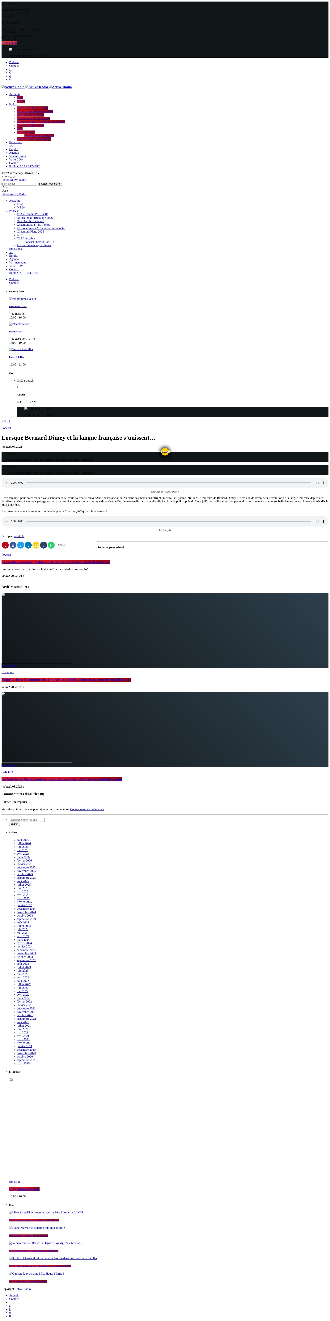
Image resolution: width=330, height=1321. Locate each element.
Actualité (7, 771)
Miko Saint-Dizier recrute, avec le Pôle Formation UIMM (34, 1220)
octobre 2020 (25, 1056)
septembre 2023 (26, 960)
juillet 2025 (24, 884)
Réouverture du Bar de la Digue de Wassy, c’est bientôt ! (33, 1251)
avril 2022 (23, 994)
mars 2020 (23, 1063)
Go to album (9, 43)
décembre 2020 (26, 1049)
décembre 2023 (26, 950)
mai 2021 (22, 1032)
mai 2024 (22, 932)
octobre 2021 (25, 1015)
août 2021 (23, 1022)
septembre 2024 (26, 919)
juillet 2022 (24, 984)
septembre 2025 (26, 877)
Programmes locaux (18, 307)
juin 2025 (22, 888)
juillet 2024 (24, 926)
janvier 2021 (24, 1046)
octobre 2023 (25, 957)
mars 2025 (23, 898)
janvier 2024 (24, 946)
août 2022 (23, 981)
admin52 (19, 536)
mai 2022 (22, 991)
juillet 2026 (24, 843)
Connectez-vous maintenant (87, 809)
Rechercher (50, 183)
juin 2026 (22, 847)
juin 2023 (22, 970)
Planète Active (15, 332)
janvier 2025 (24, 905)
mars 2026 (23, 857)
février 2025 (24, 902)
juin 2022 (22, 988)
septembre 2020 (26, 1060)
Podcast (6, 428)
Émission (15, 1181)
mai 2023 (22, 974)
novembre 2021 (26, 1012)
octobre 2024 (25, 915)
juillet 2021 (24, 1025)
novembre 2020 (26, 1053)
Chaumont (8, 672)
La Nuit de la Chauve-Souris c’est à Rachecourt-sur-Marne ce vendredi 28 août (62, 779)
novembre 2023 (26, 953)
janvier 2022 (24, 1005)
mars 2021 (23, 1039)
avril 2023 (23, 977)
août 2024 (23, 922)
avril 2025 (23, 895)
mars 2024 (23, 939)
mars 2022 (23, 998)
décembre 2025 (26, 867)
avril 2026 (23, 853)
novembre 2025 (26, 871)
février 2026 (24, 860)
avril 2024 (23, 936)
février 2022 (24, 1001)
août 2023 (23, 963)
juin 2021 (22, 1029)
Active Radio (23, 1289)
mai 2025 (22, 891)
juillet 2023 (24, 967)
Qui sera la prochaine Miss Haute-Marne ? (28, 1281)
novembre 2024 (26, 912)
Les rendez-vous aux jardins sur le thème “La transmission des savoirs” (56, 562)
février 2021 (24, 1043)
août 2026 (23, 840)
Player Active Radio (14, 180)
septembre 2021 (26, 1018)
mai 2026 (22, 850)
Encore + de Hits (16, 357)
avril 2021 (23, 1036)
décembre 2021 (26, 1008)
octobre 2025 (25, 874)
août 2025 (23, 881)
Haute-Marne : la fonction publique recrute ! (28, 1235)
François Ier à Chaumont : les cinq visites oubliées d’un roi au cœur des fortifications (66, 680)
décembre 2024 (26, 908)
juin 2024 (22, 929)
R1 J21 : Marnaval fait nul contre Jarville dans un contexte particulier (40, 1266)
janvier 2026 (24, 864)
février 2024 (24, 943)
